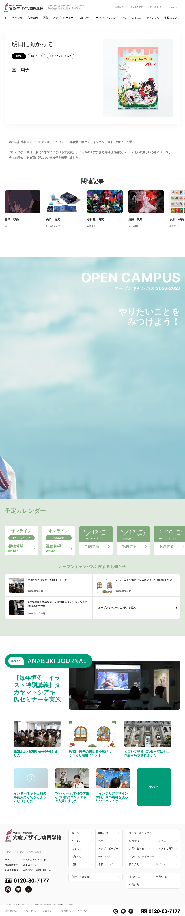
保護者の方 (11, 910)
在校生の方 (29, 910)
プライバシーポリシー (141, 856)
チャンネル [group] (153, 17)
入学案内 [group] (33, 17)
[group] (6, 18)
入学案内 (76, 840)
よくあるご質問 (165, 848)
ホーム (75, 832)
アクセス (82, 910)
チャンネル (104, 856)
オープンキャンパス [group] (105, 17)
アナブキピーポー (108, 848)
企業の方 (66, 910)
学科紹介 (103, 832)
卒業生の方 (48, 910)
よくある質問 (136, 7)
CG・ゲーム (36, 56)
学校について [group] (172, 17)
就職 (73, 864)
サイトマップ (163, 864)
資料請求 (119, 7)
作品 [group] (123, 17)
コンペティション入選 (60, 56)
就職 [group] (45, 17)
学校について (105, 864)
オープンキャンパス (140, 832)
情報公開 (134, 864)
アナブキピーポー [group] (63, 17)
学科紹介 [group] (17, 17)
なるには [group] (137, 17)
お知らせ (76, 856)
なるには (76, 848)
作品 (100, 840)
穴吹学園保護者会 (81, 876)
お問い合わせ (154, 7)
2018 (19, 56)
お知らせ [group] (83, 17)
